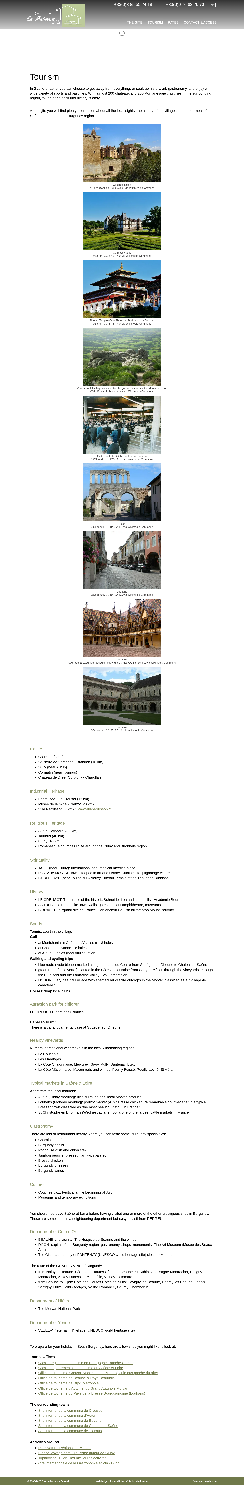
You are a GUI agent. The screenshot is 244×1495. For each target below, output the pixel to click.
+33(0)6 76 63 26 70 (184, 4)
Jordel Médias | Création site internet (129, 1481)
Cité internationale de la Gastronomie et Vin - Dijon (78, 1463)
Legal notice (210, 1481)
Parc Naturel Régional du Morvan (64, 1448)
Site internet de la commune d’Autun (67, 1415)
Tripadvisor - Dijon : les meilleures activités (72, 1458)
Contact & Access (200, 22)
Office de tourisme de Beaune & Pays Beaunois (76, 1378)
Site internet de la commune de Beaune (69, 1420)
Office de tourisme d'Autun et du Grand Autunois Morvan (83, 1388)
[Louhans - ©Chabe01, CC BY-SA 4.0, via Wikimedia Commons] (122, 560)
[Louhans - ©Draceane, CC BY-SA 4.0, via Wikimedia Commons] (122, 695)
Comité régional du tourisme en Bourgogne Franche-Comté (85, 1363)
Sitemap (197, 1481)
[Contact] (97, 5)
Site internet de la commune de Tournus (70, 1431)
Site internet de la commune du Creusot (70, 1410)
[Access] (85, 5)
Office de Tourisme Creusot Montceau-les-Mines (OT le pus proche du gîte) (98, 1373)
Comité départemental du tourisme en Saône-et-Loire (80, 1368)
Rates (173, 22)
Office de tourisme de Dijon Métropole (68, 1383)
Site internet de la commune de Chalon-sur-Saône (78, 1426)
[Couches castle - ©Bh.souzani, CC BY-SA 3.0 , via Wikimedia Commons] (122, 153)
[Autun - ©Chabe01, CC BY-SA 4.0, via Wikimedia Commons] (122, 492)
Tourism (155, 22)
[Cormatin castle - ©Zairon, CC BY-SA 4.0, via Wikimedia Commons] (122, 221)
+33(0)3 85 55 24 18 (132, 4)
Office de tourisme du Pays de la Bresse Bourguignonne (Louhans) (91, 1393)
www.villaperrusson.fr (94, 809)
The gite (134, 22)
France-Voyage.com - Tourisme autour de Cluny (76, 1453)
